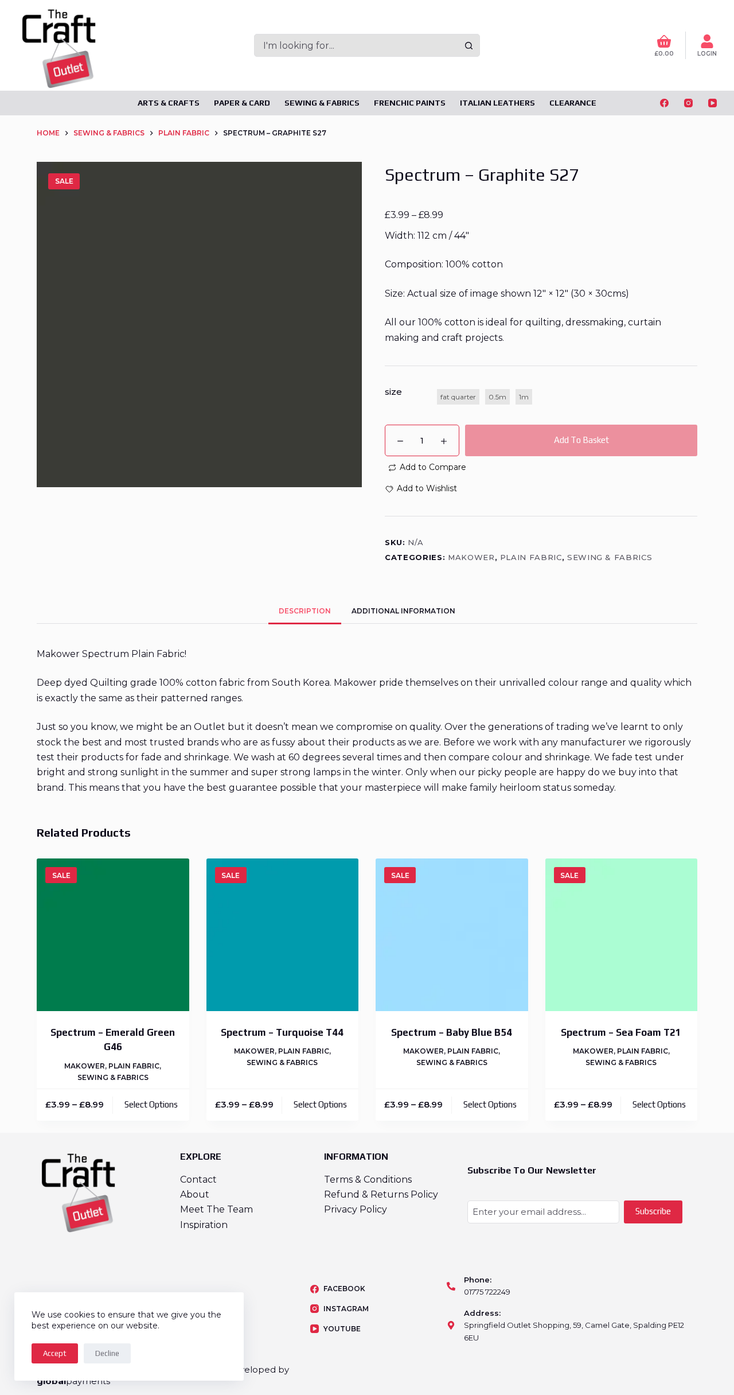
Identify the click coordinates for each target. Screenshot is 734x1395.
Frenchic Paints (410, 102)
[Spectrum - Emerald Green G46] (113, 934)
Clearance (572, 102)
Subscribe (653, 1211)
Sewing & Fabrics (322, 102)
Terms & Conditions (368, 1179)
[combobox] (356, 45)
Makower (471, 557)
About (194, 1194)
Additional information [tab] (403, 611)
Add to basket (581, 440)
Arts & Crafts (169, 102)
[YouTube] (712, 103)
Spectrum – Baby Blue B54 (451, 1032)
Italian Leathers (497, 102)
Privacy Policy (355, 1209)
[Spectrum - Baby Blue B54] (452, 934)
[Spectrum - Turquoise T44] (282, 934)
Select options (151, 1104)
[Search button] (468, 45)
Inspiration (204, 1224)
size (393, 391)
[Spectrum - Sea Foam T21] (621, 934)
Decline (107, 1353)
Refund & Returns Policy (381, 1194)
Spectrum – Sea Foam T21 (621, 1032)
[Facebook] (664, 103)
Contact (198, 1179)
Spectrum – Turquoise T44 (282, 1032)
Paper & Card (242, 102)
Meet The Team (216, 1209)
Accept (55, 1353)
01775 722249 (487, 1291)
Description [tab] (305, 611)
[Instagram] (688, 103)
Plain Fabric (531, 557)
